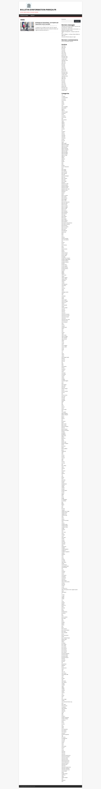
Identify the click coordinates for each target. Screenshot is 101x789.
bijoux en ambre (65, 205)
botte (63, 246)
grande (63, 440)
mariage (63, 534)
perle (62, 615)
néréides (63, 583)
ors (62, 600)
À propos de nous (24, 15)
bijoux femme (64, 213)
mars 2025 (64, 68)
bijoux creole (64, 200)
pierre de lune (64, 628)
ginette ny (63, 438)
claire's (63, 328)
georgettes (64, 434)
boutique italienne (65, 260)
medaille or (64, 550)
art (62, 130)
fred (62, 410)
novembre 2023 (65, 89)
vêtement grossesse (65, 760)
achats (63, 102)
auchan (63, 139)
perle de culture (64, 617)
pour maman (64, 652)
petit (62, 619)
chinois (63, 324)
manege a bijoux (65, 525)
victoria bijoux (64, 771)
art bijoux (63, 131)
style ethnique (64, 708)
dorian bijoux (64, 366)
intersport (63, 470)
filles (62, 404)
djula (62, 363)
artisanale (63, 135)
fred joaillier (64, 412)
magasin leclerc (64, 512)
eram (63, 382)
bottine (63, 250)
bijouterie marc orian (65, 188)
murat (63, 573)
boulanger (63, 256)
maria (63, 533)
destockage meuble (65, 357)
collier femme (64, 339)
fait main (63, 387)
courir (63, 344)
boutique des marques (66, 258)
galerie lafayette (65, 413)
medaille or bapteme (65, 551)
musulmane (64, 577)
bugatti (63, 271)
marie (63, 536)
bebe (62, 162)
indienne (63, 468)
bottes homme (64, 249)
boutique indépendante (66, 259)
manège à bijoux (65, 527)
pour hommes (64, 650)
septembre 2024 (65, 76)
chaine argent (64, 299)
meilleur (63, 553)
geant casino (64, 423)
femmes (63, 392)
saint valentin (64, 682)
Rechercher (64, 19)
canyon (63, 281)
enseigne (63, 379)
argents (63, 126)
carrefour (63, 288)
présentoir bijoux (65, 654)
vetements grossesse (66, 769)
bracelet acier (64, 264)
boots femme (64, 245)
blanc (63, 234)
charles (63, 306)
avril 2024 (63, 82)
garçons (63, 418)
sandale (63, 683)
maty (62, 545)
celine (63, 293)
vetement (63, 751)
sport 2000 (64, 704)
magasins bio (64, 513)
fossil (63, 405)
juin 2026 (63, 48)
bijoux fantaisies (65, 212)
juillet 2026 (64, 47)
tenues (63, 722)
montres (63, 572)
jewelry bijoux (64, 483)
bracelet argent (64, 265)
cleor (62, 331)
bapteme (63, 158)
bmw (62, 235)
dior (62, 362)
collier (63, 333)
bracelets (63, 269)
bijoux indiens (64, 216)
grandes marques (65, 443)
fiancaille (63, 397)
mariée (63, 538)
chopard (63, 326)
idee (62, 464)
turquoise (63, 733)
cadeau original (64, 277)
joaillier (63, 486)
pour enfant (64, 645)
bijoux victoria (64, 228)
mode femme (64, 564)
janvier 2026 (64, 55)
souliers (63, 700)
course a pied (64, 346)
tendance (63, 716)
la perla (63, 491)
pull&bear (63, 665)
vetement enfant (65, 758)
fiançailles (63, 400)
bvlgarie (63, 273)
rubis (62, 677)
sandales (63, 684)
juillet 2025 (64, 63)
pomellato (63, 643)
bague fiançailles (65, 152)
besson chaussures (65, 166)
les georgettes (64, 499)
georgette (63, 433)
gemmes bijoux (64, 429)
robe (62, 670)
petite (63, 620)
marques (63, 541)
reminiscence (64, 667)
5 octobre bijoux (65, 97)
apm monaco (64, 119)
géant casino (64, 425)
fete (62, 393)
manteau (63, 529)
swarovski (63, 711)
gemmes (63, 427)
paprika (63, 604)
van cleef (63, 739)
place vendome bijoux (66, 637)
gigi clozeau (64, 435)
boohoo (63, 242)
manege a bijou (64, 524)
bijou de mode (64, 172)
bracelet (63, 263)
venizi (63, 743)
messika (63, 559)
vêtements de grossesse (66, 767)
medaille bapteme (65, 549)
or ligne (63, 596)
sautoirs (63, 692)
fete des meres (64, 395)
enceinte (63, 375)
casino (63, 290)
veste (63, 748)
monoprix (63, 571)
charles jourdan (64, 307)
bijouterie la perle (65, 187)
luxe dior (63, 508)
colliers (63, 340)
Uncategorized (64, 738)
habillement (64, 451)
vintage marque (64, 773)
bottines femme (65, 252)
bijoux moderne (65, 220)
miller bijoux (64, 562)
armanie (63, 128)
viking (63, 772)
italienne (63, 473)
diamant (63, 358)
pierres (63, 634)
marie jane (64, 537)
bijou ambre (64, 169)
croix (62, 350)
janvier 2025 (64, 70)
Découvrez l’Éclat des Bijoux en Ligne (69, 36)
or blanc (63, 594)
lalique (63, 494)
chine (63, 323)
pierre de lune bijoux (65, 630)
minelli (63, 563)
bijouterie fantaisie (65, 186)
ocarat (63, 587)
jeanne (63, 477)
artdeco (63, 132)
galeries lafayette (65, 414)
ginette (63, 436)
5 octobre (63, 96)
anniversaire (64, 117)
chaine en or (64, 302)
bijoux (63, 194)
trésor (63, 727)
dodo (63, 365)
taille (62, 713)
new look (63, 584)
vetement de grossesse (66, 755)
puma (63, 666)
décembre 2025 (64, 56)
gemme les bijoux (65, 426)
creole (63, 348)
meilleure (63, 554)
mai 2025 (63, 65)
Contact (33, 15)
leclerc (63, 496)
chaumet (63, 309)
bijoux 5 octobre (65, 195)
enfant (63, 376)
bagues (63, 157)
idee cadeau (64, 465)
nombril (63, 585)
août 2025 (63, 61)
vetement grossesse (65, 761)
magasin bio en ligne (65, 511)
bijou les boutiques (65, 175)
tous (62, 725)
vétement (63, 754)
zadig (63, 776)
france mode (64, 409)
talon (62, 714)
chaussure (63, 312)
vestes (63, 750)
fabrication (64, 386)
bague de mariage (65, 145)
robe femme (64, 673)
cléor (62, 329)
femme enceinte (65, 391)
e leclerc (63, 370)
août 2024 (63, 77)
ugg (62, 735)
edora (63, 371)
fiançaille (63, 399)
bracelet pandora (65, 268)
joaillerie (63, 485)
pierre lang (64, 631)
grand (63, 439)
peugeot (63, 622)
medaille (63, 547)
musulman (64, 576)
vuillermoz (63, 774)
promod (63, 661)
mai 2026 (63, 49)
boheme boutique (65, 238)
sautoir (63, 691)
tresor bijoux (64, 730)
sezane (63, 695)
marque (63, 540)
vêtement (63, 752)
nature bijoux (64, 580)
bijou (62, 168)
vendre (63, 742)
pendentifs (64, 613)
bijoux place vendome (66, 224)
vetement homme (65, 763)
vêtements (64, 765)
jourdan (63, 489)
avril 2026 (63, 51)
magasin (63, 510)
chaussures (64, 318)
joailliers (63, 487)
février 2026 (64, 53)
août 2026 (63, 46)
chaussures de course (66, 319)
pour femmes (64, 648)
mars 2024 (64, 83)
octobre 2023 (64, 90)
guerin (63, 447)
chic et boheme (64, 322)
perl (62, 614)
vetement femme (65, 759)
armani (63, 127)
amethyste (64, 113)
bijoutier (63, 192)
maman (63, 523)
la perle (63, 493)
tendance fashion (65, 718)
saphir (63, 686)
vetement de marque (65, 756)
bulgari (63, 272)
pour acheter (64, 644)
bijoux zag (63, 229)
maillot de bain (64, 515)
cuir (62, 352)
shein (63, 696)
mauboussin (64, 546)
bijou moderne (64, 178)
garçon (63, 417)
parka (63, 606)
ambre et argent (65, 111)
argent (63, 121)
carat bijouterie (64, 284)
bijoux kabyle (64, 219)
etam (63, 383)
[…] (48, 30)
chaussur (63, 311)
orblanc (63, 597)
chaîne (63, 298)
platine (63, 641)
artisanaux (63, 138)
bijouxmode (64, 232)
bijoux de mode (64, 203)
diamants (63, 359)
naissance (63, 579)
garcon (63, 416)
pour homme (64, 649)
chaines (63, 303)
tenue (63, 721)
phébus (63, 624)
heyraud (63, 457)
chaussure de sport (65, 316)
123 (62, 95)
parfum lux (64, 605)
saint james (64, 681)
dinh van (63, 361)
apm (62, 118)
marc (62, 530)
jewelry (63, 482)
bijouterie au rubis (65, 183)
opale (63, 590)
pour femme (64, 647)
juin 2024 (63, 79)
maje (62, 521)
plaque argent (64, 639)
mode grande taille (65, 566)
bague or (63, 156)
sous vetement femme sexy (67, 701)
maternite (63, 543)
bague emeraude (65, 148)
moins (63, 570)
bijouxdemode (64, 230)
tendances (63, 720)
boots (63, 243)
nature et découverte (65, 581)
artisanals (63, 136)
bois (62, 241)
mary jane (63, 542)
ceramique (64, 296)
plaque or (63, 640)
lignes (63, 503)
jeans (63, 478)
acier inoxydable (65, 106)
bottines (63, 251)
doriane (63, 367)
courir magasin (64, 345)
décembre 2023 (64, 87)
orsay (63, 601)
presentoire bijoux (65, 657)
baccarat (63, 140)
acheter (63, 104)
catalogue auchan (65, 292)
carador (63, 282)
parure (63, 610)
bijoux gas (63, 215)
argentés (63, 125)
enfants (63, 378)
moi (62, 568)
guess (63, 450)
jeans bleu (63, 480)
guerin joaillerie (64, 448)
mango (63, 528)
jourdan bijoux (64, 490)
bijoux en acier (64, 204)
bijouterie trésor (65, 190)
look (62, 506)
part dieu (63, 607)
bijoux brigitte (64, 199)
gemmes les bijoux (65, 430)
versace (63, 747)
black (62, 233)
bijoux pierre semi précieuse (67, 222)
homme (63, 461)
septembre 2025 (65, 60)
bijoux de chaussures (65, 202)
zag (62, 778)
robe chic (63, 671)
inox (62, 469)
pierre (63, 627)
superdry (63, 709)
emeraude (63, 373)
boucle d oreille (64, 254)
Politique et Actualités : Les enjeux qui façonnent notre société (46, 23)
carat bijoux (64, 285)
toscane (63, 724)
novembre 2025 (65, 57)
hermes (63, 455)
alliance (63, 109)
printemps (63, 660)
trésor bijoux (64, 731)
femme (63, 389)
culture (63, 356)
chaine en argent (65, 301)
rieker (63, 669)
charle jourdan (64, 305)
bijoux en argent (65, 207)
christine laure (64, 327)
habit (62, 452)
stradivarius (64, 707)
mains (63, 517)
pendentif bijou (64, 611)
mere (63, 555)
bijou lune (63, 177)
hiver (62, 460)
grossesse (63, 446)
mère (63, 557)
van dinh (63, 741)
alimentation (64, 108)
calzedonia (64, 280)
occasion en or (64, 588)
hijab (62, 459)
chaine (63, 297)
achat (63, 101)
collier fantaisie (64, 337)
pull (62, 662)
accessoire (64, 98)
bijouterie (63, 182)
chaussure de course (65, 315)
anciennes (63, 115)
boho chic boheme (65, 239)
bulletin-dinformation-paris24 (49, 25)
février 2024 (64, 85)
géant (63, 422)
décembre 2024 (64, 72)
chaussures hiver (65, 320)
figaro (63, 401)
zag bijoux (63, 780)
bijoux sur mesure (65, 226)
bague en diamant (65, 149)
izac (62, 474)
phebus (63, 623)
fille (62, 403)
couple (63, 342)
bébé (62, 164)
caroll (63, 286)
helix (62, 453)
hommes (63, 463)
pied (62, 626)
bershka (63, 165)
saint (62, 679)
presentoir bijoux (65, 656)
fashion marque (65, 388)
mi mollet (63, 560)
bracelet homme (65, 267)
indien (63, 466)
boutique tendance (65, 262)
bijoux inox (64, 217)
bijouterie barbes (65, 185)
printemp (63, 658)
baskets (63, 161)
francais (63, 406)
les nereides (64, 500)
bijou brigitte (64, 170)
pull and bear (64, 664)
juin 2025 (63, 64)
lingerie (63, 504)
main (62, 516)
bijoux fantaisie (64, 211)
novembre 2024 (65, 73)
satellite (63, 688)
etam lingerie (64, 384)
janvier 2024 (64, 86)
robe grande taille (65, 674)
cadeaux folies (64, 279)
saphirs (63, 687)
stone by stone (64, 705)
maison (63, 519)
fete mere (63, 396)
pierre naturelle (64, 632)
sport (63, 703)
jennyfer (63, 481)
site (62, 697)
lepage (63, 498)
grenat (63, 444)
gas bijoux (63, 421)
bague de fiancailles (65, 144)
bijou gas (63, 174)
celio (62, 294)
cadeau (63, 276)
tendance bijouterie (65, 717)
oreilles (63, 598)
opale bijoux (64, 592)
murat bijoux (64, 575)
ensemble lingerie (65, 380)
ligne (62, 502)
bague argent (64, 143)
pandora (63, 602)
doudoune (63, 369)
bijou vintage (64, 181)
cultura (63, 354)
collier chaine (64, 335)
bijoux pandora (64, 221)
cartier (63, 289)
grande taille (64, 442)
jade (62, 476)
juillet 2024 (64, 78)
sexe (62, 694)
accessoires (64, 100)
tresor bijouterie (65, 729)
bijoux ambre (64, 196)
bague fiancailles (65, 153)
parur (63, 609)
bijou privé (63, 179)
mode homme (64, 567)
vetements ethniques (65, 768)
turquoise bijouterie (65, 734)
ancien (63, 114)
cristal (63, 349)
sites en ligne (64, 699)
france (63, 408)
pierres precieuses (65, 635)
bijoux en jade (64, 208)
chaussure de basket (65, 314)
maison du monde (65, 520)
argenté (63, 123)
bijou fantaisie (64, 173)
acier (62, 105)
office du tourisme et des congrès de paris (70, 589)
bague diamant (64, 147)
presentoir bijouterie (65, 653)
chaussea (63, 310)
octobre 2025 (64, 59)
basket (63, 160)
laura (62, 495)
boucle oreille (64, 255)
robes (63, 675)
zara (62, 781)
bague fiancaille (64, 151)
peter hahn (64, 618)
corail (63, 341)
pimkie (63, 636)
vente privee (64, 746)
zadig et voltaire (65, 777)
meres (63, 558)
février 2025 (64, 69)
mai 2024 (63, 81)
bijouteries (64, 191)
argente (63, 122)
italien (63, 472)
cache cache (64, 275)
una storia (63, 737)
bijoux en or (64, 209)
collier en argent (65, 336)
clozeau (63, 332)
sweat (63, 712)
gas (62, 419)
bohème (63, 237)
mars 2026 (64, 52)
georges (63, 431)
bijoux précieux (64, 225)
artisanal (63, 134)
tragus (63, 726)
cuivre (63, 353)
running (63, 678)
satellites (63, 690)
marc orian (64, 532)
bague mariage (64, 155)
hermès (63, 456)
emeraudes (64, 374)
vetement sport (64, 764)
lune (62, 507)
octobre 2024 (64, 74)
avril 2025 (63, 66)
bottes (63, 247)
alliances (63, 110)
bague (63, 142)
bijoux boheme (64, 198)
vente (63, 744)
